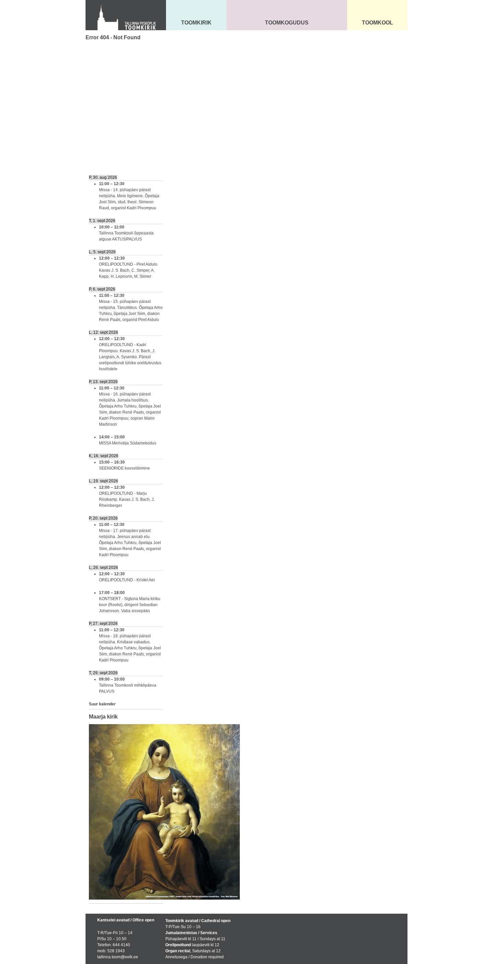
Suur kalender (102, 704)
